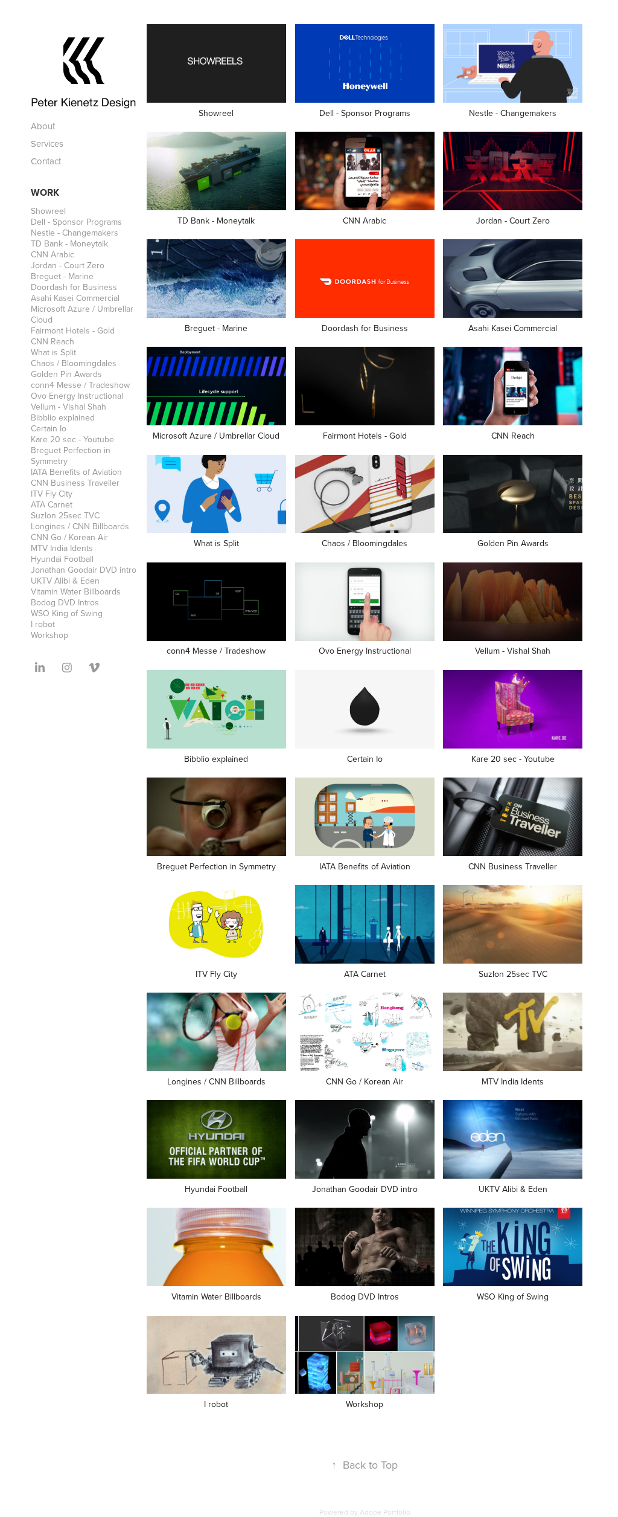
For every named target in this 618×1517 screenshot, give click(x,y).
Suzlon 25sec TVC (65, 515)
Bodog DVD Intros (65, 602)
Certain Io (48, 428)
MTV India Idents (62, 548)
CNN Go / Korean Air (69, 537)
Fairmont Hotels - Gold (73, 330)
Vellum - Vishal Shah (68, 407)
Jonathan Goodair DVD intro (83, 570)
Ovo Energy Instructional (77, 396)
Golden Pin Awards (66, 374)
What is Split (53, 352)
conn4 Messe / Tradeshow (80, 385)
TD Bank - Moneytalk (69, 243)
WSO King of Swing (67, 613)
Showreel (48, 211)
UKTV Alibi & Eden (65, 581)
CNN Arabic (52, 254)
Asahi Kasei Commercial (75, 298)
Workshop (49, 635)
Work (45, 192)
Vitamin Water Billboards (76, 591)
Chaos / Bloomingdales (73, 363)
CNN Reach (52, 341)
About (43, 126)
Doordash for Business (74, 287)
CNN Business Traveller (75, 483)
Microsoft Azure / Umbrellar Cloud (82, 314)
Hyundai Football (62, 559)
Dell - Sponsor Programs (76, 222)
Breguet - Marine (62, 276)
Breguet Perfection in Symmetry (70, 455)
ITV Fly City (51, 494)
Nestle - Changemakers (74, 233)
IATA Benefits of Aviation (76, 472)
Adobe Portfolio (385, 1512)
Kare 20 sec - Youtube (72, 439)
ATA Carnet (51, 504)
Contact (46, 161)
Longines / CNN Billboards (80, 526)
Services (47, 143)
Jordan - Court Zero (67, 265)
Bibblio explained (63, 417)
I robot (43, 624)
